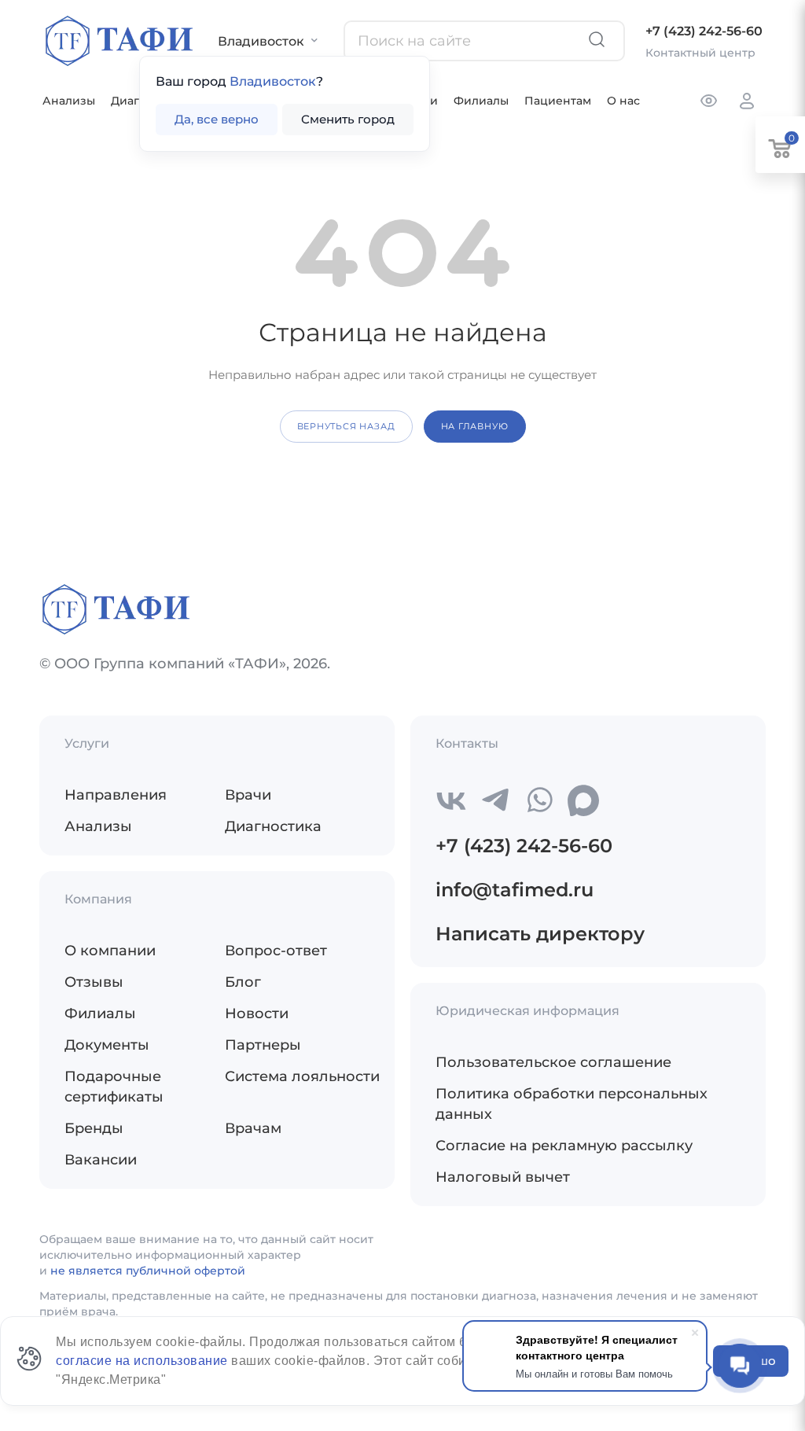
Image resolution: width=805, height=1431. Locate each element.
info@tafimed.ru (515, 889)
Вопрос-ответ (276, 950)
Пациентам (557, 101)
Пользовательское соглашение (553, 1062)
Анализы (68, 101)
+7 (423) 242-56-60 (704, 31)
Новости (257, 1013)
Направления (115, 795)
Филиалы (481, 101)
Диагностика (273, 826)
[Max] (583, 800)
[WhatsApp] (539, 800)
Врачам (253, 1128)
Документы (106, 1045)
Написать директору (540, 933)
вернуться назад (346, 426)
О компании (110, 950)
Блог (243, 982)
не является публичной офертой (147, 1271)
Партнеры (263, 1045)
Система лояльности (302, 1076)
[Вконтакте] (451, 800)
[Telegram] (495, 800)
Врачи (248, 795)
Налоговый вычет (503, 1177)
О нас (623, 101)
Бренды (93, 1128)
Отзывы (93, 982)
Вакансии (100, 1159)
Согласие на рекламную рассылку (564, 1145)
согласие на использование (143, 1360)
